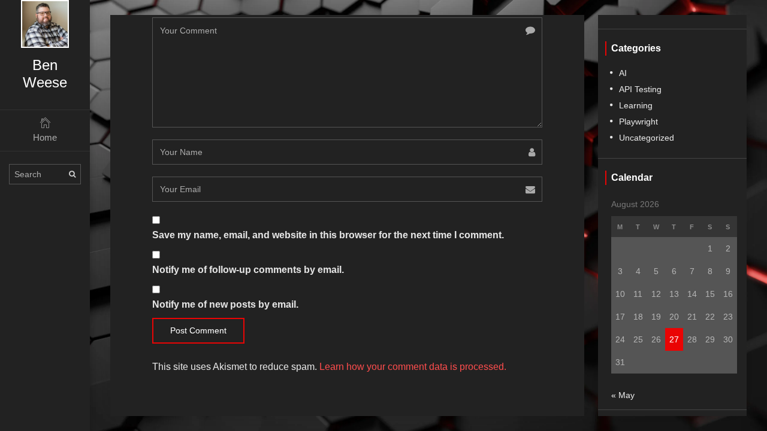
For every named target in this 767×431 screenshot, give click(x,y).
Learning (636, 105)
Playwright (638, 121)
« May (623, 395)
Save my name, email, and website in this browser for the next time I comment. (328, 235)
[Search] (72, 174)
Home (45, 137)
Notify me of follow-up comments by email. (248, 270)
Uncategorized (646, 137)
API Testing (640, 89)
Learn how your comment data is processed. (412, 367)
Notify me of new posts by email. (225, 304)
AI (623, 73)
